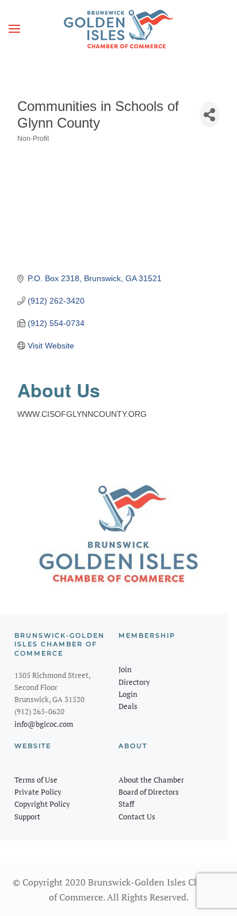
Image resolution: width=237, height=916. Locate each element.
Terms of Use (36, 780)
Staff (126, 804)
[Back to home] (118, 29)
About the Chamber (151, 780)
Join (125, 669)
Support (27, 816)
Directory (134, 682)
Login (127, 694)
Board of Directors (148, 792)
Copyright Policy (42, 804)
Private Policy (38, 792)
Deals (127, 706)
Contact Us (136, 816)
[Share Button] (210, 115)
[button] (14, 29)
